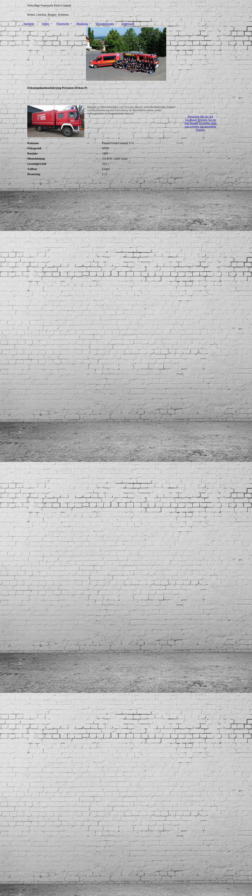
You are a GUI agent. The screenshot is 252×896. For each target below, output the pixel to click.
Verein (45, 23)
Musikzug (82, 23)
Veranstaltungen (104, 23)
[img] (126, 10)
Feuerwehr (62, 23)
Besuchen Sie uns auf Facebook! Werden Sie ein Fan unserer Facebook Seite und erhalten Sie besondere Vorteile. (200, 123)
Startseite (29, 23)
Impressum (127, 23)
